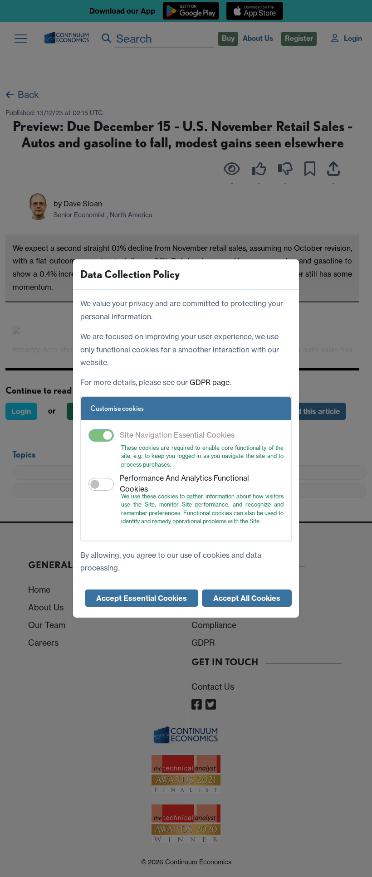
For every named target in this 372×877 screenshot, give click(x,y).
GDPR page (210, 382)
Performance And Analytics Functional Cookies (184, 483)
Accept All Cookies (246, 598)
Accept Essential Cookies (141, 598)
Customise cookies (117, 408)
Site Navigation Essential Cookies (177, 434)
